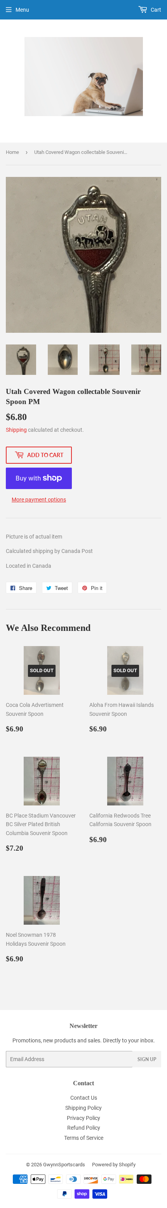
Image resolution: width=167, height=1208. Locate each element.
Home (12, 152)
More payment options (39, 499)
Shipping (16, 430)
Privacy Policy (83, 1118)
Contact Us (83, 1098)
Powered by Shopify (114, 1164)
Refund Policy (83, 1128)
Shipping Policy (83, 1108)
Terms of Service (83, 1138)
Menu (22, 10)
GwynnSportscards (64, 1164)
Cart (155, 10)
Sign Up (146, 1059)
